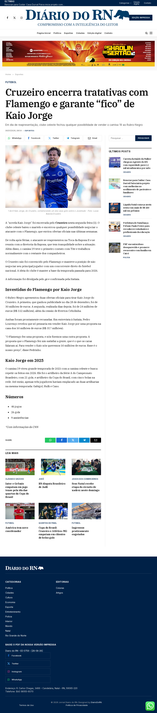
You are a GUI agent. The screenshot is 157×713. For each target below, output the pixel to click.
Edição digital (137, 3)
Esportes (68, 33)
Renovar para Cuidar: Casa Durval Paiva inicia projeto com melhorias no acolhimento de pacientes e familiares (35, 4)
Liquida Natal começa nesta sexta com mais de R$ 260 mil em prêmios (137, 207)
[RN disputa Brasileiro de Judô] (53, 467)
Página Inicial (44, 33)
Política (57, 33)
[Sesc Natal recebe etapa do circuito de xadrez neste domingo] (86, 467)
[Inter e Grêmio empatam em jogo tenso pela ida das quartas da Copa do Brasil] (20, 467)
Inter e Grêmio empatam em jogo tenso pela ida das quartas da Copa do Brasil (17, 490)
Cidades (80, 33)
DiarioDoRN (96, 702)
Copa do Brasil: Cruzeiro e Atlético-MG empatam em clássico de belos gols (53, 532)
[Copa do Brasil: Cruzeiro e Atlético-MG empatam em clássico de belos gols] (53, 511)
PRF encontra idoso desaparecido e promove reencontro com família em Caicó (137, 249)
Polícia (126, 257)
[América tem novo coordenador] (20, 511)
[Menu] (151, 33)
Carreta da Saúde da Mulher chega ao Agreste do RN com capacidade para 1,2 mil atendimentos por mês (137, 163)
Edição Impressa (141, 17)
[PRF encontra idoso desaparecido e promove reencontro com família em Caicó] (114, 247)
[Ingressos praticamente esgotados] (86, 511)
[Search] (146, 33)
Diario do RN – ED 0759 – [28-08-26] (24, 650)
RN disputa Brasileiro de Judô (52, 485)
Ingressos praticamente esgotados (80, 531)
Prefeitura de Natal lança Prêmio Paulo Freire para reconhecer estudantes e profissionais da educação (136, 228)
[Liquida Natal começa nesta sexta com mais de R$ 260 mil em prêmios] (114, 208)
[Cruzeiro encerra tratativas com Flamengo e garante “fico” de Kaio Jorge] (53, 176)
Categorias (124, 3)
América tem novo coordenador (16, 529)
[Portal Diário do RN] (78, 17)
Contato (147, 3)
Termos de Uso (26, 705)
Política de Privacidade (77, 705)
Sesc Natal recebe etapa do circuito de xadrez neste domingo (85, 487)
